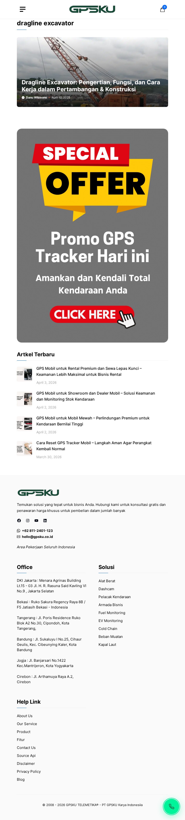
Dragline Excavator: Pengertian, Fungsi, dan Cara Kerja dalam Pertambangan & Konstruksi (91, 86)
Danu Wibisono (36, 97)
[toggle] (22, 9)
